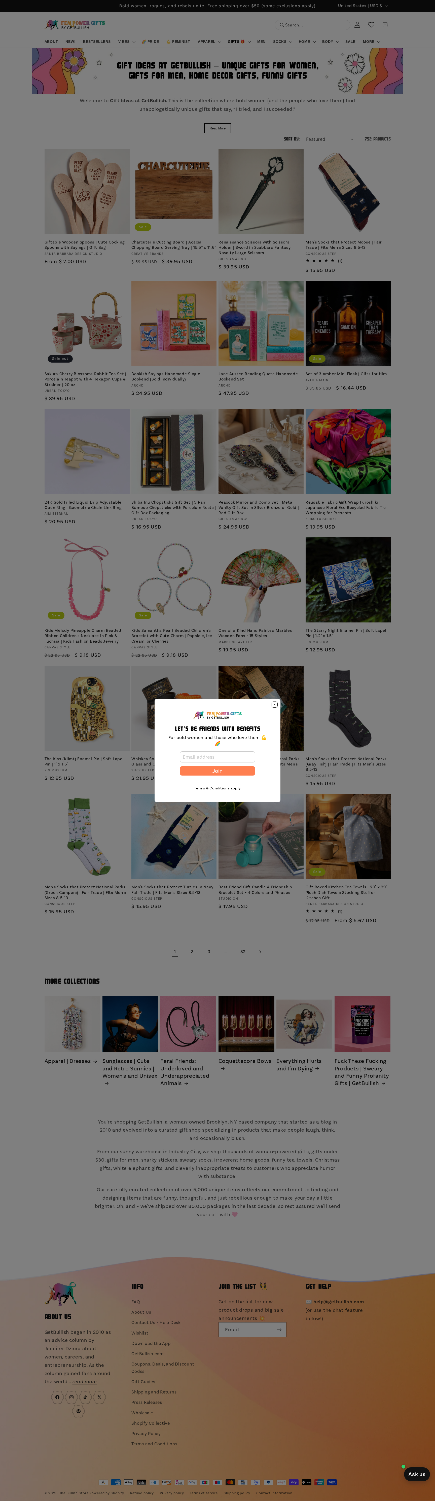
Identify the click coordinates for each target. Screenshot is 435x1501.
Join (217, 770)
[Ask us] (417, 1474)
